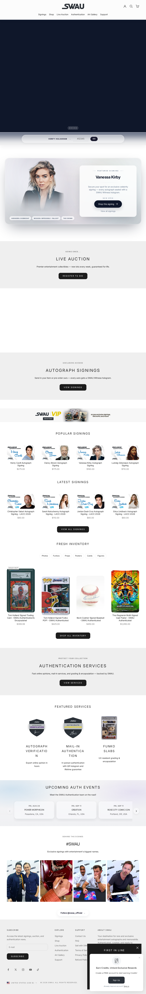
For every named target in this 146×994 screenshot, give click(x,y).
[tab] (69, 127)
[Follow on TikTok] (37, 969)
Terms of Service (83, 950)
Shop (51, 14)
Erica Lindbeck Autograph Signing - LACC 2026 (125, 512)
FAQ (77, 941)
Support (104, 14)
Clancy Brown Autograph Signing (55, 464)
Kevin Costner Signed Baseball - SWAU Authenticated (90, 619)
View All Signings (73, 529)
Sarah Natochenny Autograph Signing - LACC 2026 (55, 512)
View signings (73, 387)
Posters (78, 556)
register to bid (73, 276)
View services (73, 683)
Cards (89, 556)
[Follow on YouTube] (30, 969)
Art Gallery (92, 14)
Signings (42, 14)
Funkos (56, 556)
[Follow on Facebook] (8, 969)
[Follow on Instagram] (23, 969)
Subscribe (17, 956)
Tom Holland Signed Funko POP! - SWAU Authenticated (56, 619)
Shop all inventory (73, 635)
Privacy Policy (81, 955)
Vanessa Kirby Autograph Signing (90, 464)
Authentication (78, 14)
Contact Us (80, 936)
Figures (101, 556)
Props (67, 556)
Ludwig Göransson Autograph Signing (125, 464)
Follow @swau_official (73, 913)
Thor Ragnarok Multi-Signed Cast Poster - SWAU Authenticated (125, 618)
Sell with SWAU (82, 945)
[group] (73, 415)
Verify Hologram (57, 139)
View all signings (108, 218)
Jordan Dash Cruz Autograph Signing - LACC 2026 (90, 512)
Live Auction (62, 14)
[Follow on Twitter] (15, 969)
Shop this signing (106, 211)
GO (94, 139)
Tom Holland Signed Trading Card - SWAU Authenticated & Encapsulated (21, 618)
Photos (45, 556)
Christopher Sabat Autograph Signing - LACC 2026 (20, 512)
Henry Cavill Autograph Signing (20, 464)
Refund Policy (81, 959)
